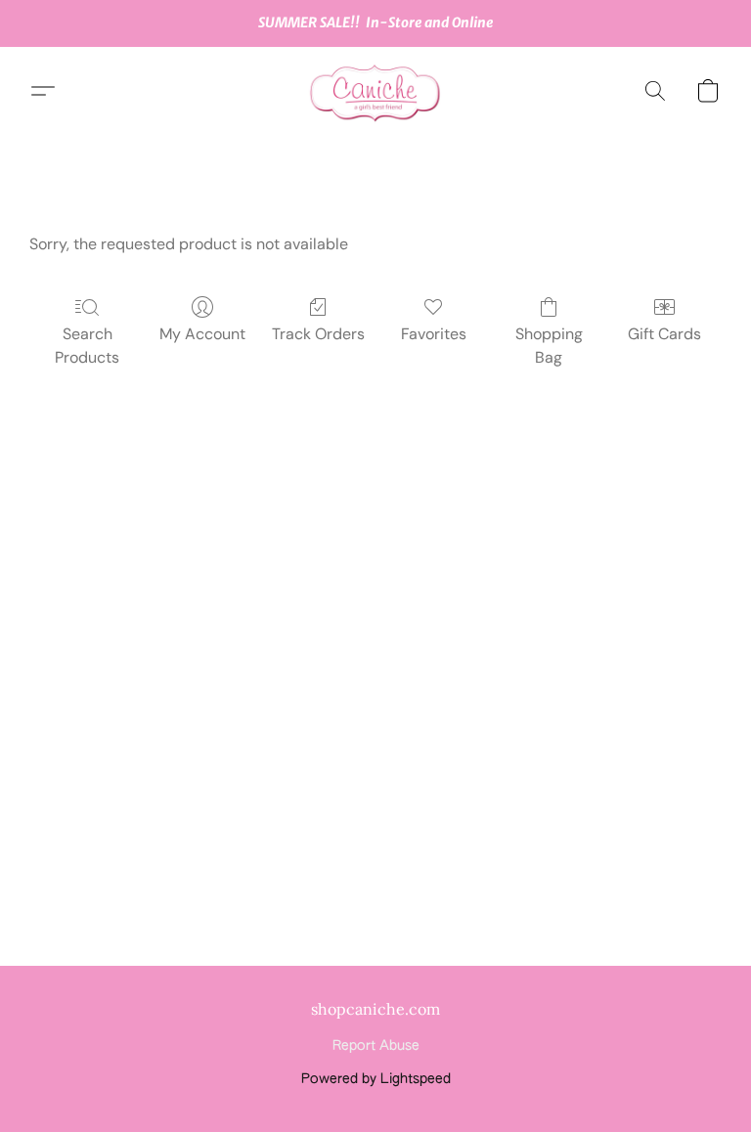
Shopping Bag (549, 346)
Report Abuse (376, 1046)
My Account (202, 334)
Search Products (87, 346)
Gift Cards (664, 334)
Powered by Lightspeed (376, 1079)
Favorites (433, 334)
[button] (375, 91)
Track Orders (318, 334)
